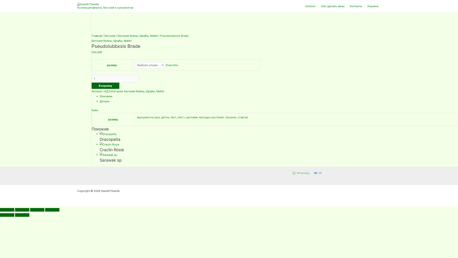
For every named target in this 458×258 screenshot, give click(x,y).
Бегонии (110, 35)
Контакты (356, 6)
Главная (97, 35)
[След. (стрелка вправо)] (22, 215)
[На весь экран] (22, 210)
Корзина (372, 6)
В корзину (105, 85)
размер (112, 65)
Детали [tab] (104, 101)
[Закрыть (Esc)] (52, 210)
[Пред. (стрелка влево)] (7, 215)
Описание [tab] (106, 96)
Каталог (310, 6)
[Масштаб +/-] (7, 210)
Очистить (172, 65)
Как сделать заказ (332, 6)
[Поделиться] (37, 210)
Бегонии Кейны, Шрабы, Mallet (138, 35)
